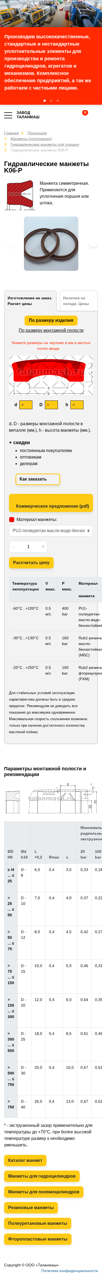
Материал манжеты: (37, 519)
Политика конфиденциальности (69, 1271)
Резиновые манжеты (31, 1207)
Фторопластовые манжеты (37, 1239)
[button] (45, 101)
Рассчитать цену (31, 562)
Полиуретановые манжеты (37, 1223)
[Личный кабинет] (94, 115)
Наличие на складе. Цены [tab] (76, 301)
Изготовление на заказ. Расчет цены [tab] (30, 301)
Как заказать (34, 479)
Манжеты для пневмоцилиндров (43, 1192)
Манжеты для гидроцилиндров (42, 1176)
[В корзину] (80, 115)
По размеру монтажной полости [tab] (51, 330)
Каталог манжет (25, 1160)
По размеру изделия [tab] (51, 320)
